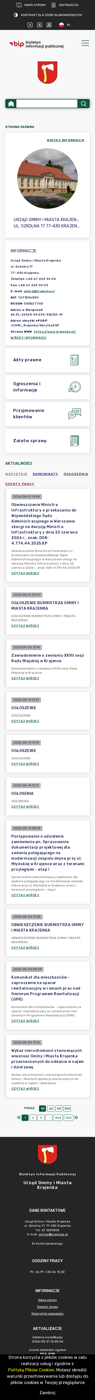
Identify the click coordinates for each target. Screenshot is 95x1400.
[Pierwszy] (19, 1118)
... (49, 1118)
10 (42, 1108)
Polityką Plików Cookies (31, 1369)
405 (68, 1118)
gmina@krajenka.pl (39, 291)
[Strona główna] (11, 103)
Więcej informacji (28, 337)
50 (59, 1108)
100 (67, 1108)
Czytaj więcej (25, 573)
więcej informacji (65, 140)
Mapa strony (35, 5)
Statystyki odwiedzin (47, 1313)
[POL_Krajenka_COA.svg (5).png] (47, 72)
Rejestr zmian (47, 1307)
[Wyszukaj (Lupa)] (83, 104)
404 (58, 1118)
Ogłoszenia (76, 474)
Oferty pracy (19, 484)
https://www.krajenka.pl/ (55, 331)
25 (51, 1108)
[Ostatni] (76, 1118)
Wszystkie (16, 474)
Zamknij (47, 1392)
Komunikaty (45, 474)
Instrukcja (68, 5)
